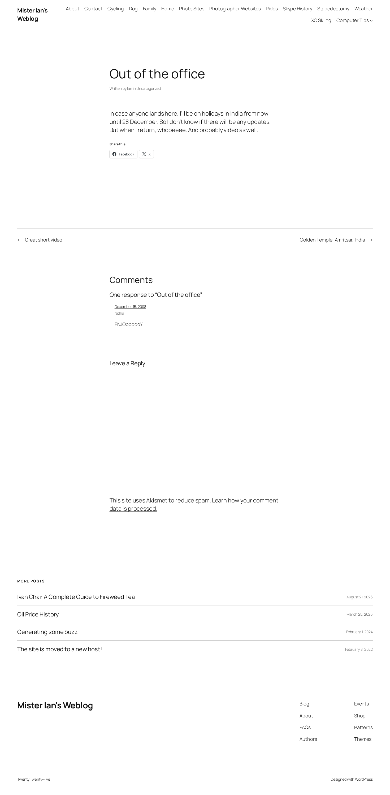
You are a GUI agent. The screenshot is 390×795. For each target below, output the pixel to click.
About (72, 8)
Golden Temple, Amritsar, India (332, 239)
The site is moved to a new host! (59, 649)
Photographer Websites (235, 8)
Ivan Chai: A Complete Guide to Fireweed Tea (76, 597)
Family (149, 8)
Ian (129, 88)
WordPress (364, 779)
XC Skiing (321, 20)
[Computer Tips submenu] (371, 20)
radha (119, 313)
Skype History (297, 8)
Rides (272, 8)
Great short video (43, 239)
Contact (93, 8)
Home (167, 8)
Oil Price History (38, 614)
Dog (133, 8)
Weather (363, 8)
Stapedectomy (333, 8)
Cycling (115, 8)
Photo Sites (191, 8)
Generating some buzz (47, 632)
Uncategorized (148, 88)
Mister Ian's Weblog (32, 14)
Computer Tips (352, 20)
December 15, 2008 (130, 306)
